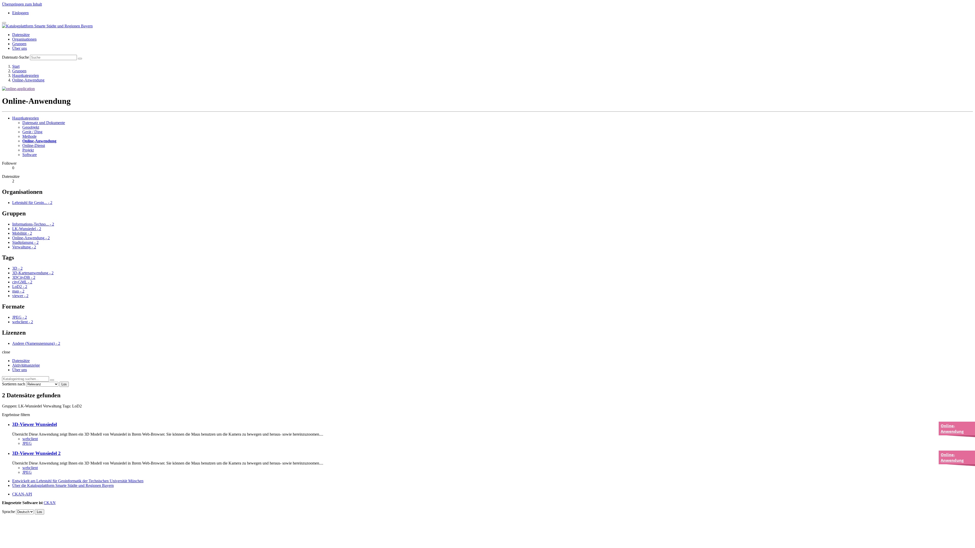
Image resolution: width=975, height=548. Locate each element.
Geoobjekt (30, 127)
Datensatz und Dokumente (43, 123)
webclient (30, 439)
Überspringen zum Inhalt (22, 4)
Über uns (19, 48)
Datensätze (21, 34)
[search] (52, 380)
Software (29, 154)
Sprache (8, 511)
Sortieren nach (13, 384)
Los (64, 384)
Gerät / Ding (32, 132)
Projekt (28, 150)
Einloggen (20, 13)
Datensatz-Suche (15, 57)
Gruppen (19, 44)
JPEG (27, 443)
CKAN (50, 503)
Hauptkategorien (25, 75)
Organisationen (24, 39)
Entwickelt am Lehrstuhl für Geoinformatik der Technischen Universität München (77, 481)
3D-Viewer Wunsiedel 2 (36, 453)
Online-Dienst (33, 145)
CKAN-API (22, 494)
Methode (29, 136)
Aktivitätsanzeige (26, 365)
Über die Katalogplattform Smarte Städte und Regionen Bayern (63, 485)
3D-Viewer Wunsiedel (34, 424)
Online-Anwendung (28, 80)
